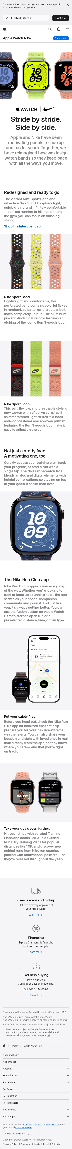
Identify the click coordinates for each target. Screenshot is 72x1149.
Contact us (35, 995)
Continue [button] (60, 18)
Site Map (56, 1144)
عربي (30, 1133)
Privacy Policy (10, 1144)
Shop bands (62, 38)
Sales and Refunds (30, 1144)
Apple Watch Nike (17, 38)
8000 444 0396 (23, 1127)
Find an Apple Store (33, 1124)
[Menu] (67, 29)
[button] (26, 18)
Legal (46, 1144)
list (48, 1035)
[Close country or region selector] (67, 4)
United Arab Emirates (14, 1133)
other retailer (53, 1124)
